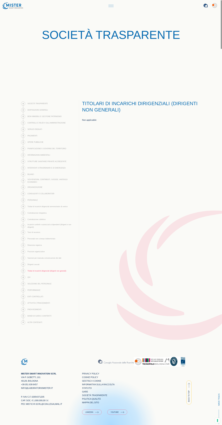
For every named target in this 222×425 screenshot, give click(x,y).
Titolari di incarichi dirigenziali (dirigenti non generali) (46, 271)
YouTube (115, 412)
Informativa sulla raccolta (98, 384)
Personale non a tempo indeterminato (41, 239)
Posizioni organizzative (36, 252)
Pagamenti (32, 136)
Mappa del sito (90, 402)
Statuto (87, 388)
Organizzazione (34, 187)
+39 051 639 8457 (29, 384)
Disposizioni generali (37, 110)
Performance (33, 290)
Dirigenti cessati (33, 264)
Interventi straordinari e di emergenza (46, 168)
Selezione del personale (39, 284)
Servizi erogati (34, 129)
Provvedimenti (34, 309)
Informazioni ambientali (38, 155)
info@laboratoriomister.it (37, 388)
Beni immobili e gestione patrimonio (44, 116)
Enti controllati (35, 297)
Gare (85, 392)
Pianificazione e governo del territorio (46, 149)
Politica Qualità (91, 399)
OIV (28, 277)
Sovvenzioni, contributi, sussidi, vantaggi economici (47, 181)
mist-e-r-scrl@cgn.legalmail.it (44, 404)
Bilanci (30, 174)
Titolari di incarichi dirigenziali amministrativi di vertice (47, 206)
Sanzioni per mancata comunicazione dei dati (44, 258)
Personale (32, 200)
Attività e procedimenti (38, 303)
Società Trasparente (37, 104)
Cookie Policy (90, 377)
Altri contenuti (34, 322)
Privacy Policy (90, 374)
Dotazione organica (34, 245)
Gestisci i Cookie (91, 381)
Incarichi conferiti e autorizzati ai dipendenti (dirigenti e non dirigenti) (49, 226)
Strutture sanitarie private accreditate (46, 161)
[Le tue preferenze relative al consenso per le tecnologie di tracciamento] (217, 420)
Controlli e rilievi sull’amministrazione (46, 123)
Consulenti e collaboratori (40, 194)
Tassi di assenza (33, 232)
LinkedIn (89, 412)
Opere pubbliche (35, 142)
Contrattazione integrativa (37, 213)
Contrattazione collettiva (36, 219)
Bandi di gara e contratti (39, 316)
